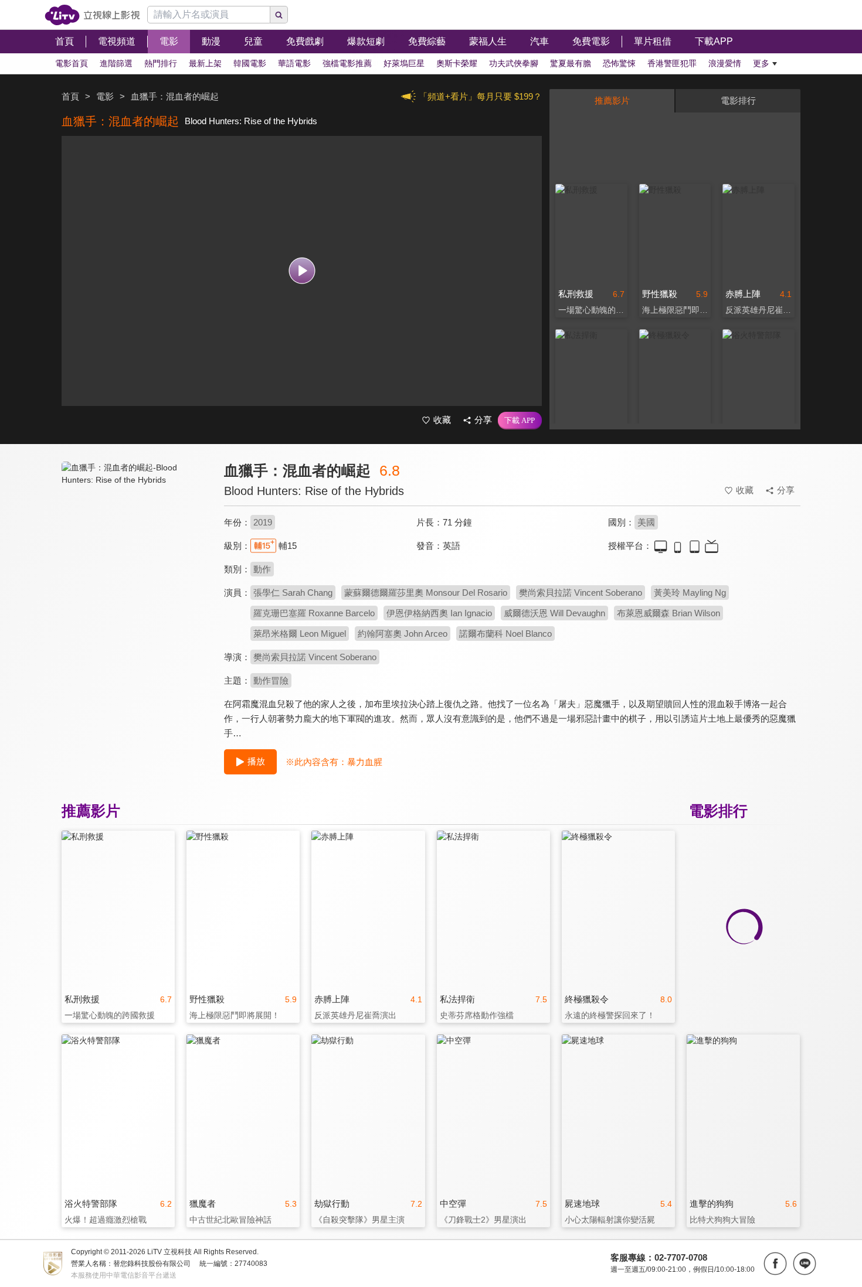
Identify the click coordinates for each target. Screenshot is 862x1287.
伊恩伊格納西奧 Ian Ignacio (439, 613)
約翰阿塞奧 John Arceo (402, 634)
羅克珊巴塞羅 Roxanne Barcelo (314, 613)
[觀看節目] (302, 271)
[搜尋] (279, 14)
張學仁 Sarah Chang (292, 593)
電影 (105, 96)
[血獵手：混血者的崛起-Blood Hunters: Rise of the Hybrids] (135, 566)
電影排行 (738, 100)
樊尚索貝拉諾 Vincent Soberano (580, 593)
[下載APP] (520, 420)
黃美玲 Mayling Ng (690, 593)
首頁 (70, 96)
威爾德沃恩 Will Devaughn (554, 613)
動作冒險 (271, 680)
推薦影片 (612, 100)
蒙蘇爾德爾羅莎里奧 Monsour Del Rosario (425, 593)
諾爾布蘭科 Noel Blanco (505, 634)
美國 (646, 522)
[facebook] (775, 1263)
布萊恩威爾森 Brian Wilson (668, 613)
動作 (262, 569)
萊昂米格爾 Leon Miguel (299, 634)
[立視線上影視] (92, 15)
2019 (262, 522)
